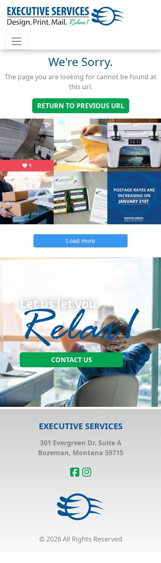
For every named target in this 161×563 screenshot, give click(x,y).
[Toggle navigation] (16, 41)
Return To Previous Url (80, 105)
